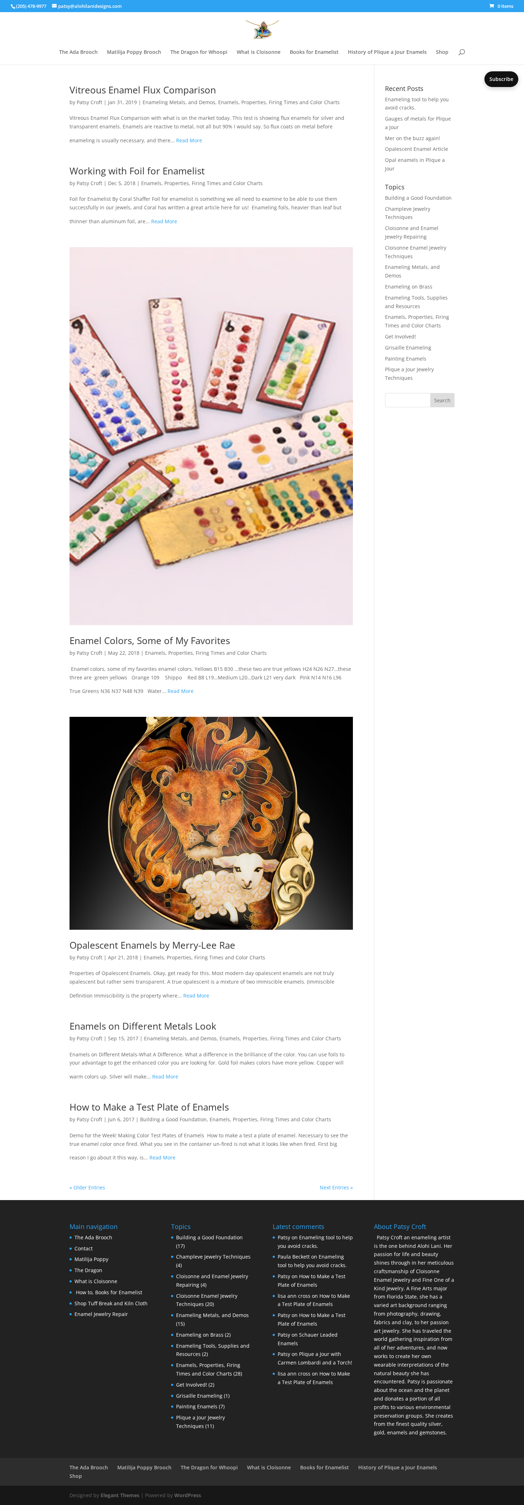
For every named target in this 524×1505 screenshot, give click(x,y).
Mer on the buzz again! (412, 138)
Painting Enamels (405, 358)
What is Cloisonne (259, 52)
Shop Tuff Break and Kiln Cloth (111, 1303)
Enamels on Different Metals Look (143, 1026)
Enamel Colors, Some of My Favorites (150, 640)
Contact (84, 1248)
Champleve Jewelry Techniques (213, 1256)
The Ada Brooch (78, 52)
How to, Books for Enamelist (108, 1292)
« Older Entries (87, 1187)
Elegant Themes (120, 1495)
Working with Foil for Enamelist (137, 170)
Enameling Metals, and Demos (179, 102)
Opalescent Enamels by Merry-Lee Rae (152, 945)
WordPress (187, 1495)
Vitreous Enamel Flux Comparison (143, 89)
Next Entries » (336, 1187)
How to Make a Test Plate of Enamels (149, 1107)
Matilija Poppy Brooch (134, 52)
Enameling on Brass (408, 286)
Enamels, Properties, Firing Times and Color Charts (279, 102)
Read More (189, 140)
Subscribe (501, 79)
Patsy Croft (89, 102)
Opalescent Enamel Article (416, 149)
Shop (442, 52)
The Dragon (88, 1270)
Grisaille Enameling (408, 347)
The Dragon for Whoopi (198, 52)
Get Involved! (400, 336)
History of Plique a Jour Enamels (387, 52)
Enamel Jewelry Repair (101, 1314)
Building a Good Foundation (173, 1119)
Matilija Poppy (91, 1259)
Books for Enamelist (314, 52)
